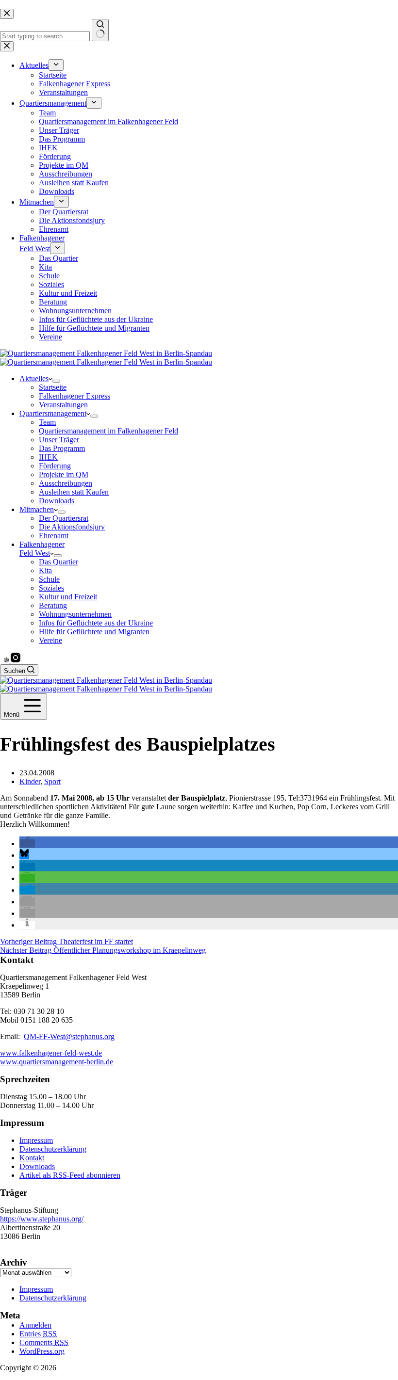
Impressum (36, 1140)
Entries (38, 1334)
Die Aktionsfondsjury (72, 527)
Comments (43, 1342)
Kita (45, 570)
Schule (49, 579)
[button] (27, 843)
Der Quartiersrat (63, 518)
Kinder (29, 781)
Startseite (52, 387)
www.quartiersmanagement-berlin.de (56, 1062)
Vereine (50, 640)
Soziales (51, 588)
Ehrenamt (53, 535)
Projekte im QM (63, 474)
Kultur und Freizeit (68, 597)
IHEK (48, 457)
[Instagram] (15, 660)
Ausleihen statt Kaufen (74, 492)
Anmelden (35, 1325)
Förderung (55, 466)
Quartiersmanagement (52, 413)
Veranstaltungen (63, 405)
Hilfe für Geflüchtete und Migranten (94, 631)
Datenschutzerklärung (52, 1149)
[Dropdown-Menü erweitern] (56, 381)
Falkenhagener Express (74, 396)
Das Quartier (58, 562)
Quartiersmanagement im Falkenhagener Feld (108, 431)
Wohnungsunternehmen (75, 614)
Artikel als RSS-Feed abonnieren (69, 1175)
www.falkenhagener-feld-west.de (51, 1053)
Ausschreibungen (65, 483)
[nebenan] (7, 660)
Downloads (56, 501)
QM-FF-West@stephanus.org (69, 1036)
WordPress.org (42, 1351)
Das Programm (62, 448)
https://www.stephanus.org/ (41, 1219)
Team (47, 422)
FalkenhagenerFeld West (42, 548)
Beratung (53, 605)
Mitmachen (36, 509)
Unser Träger (59, 439)
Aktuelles (34, 378)
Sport (52, 781)
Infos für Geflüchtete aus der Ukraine (96, 623)
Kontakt (31, 1158)
